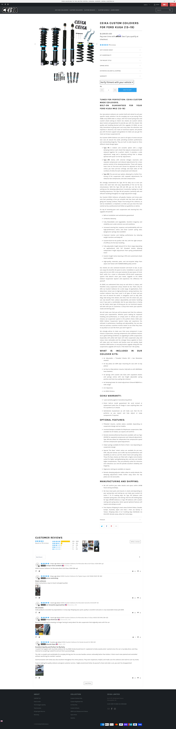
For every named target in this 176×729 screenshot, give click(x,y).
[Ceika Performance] (10, 10)
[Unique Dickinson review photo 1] (39, 629)
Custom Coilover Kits (76, 698)
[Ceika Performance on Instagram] (8, 4)
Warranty (36, 714)
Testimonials (37, 708)
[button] (164, 4)
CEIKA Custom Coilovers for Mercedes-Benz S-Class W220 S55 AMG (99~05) (84, 617)
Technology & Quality (40, 704)
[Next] (96, 44)
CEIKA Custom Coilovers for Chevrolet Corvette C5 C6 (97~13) (80, 603)
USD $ (146, 4)
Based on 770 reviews (42, 543)
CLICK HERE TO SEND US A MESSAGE (116, 704)
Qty (101, 86)
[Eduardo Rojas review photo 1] (39, 670)
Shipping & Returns (39, 711)
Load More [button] (88, 683)
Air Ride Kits (74, 704)
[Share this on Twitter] (102, 526)
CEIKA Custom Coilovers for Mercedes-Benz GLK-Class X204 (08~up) (82, 563)
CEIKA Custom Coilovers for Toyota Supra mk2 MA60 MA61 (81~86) (81, 576)
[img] (45, 563)
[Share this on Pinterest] (111, 526)
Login (157, 4)
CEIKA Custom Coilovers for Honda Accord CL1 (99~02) (79, 642)
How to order (37, 701)
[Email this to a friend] (116, 526)
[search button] (170, 10)
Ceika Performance (43, 724)
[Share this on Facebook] (107, 526)
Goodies (73, 718)
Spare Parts (74, 714)
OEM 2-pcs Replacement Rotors (79, 711)
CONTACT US (37, 698)
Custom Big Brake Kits (77, 701)
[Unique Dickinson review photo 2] (47, 629)
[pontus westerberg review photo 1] (37, 590)
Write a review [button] (135, 541)
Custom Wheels (75, 708)
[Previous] (35, 44)
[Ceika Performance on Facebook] (5, 4)
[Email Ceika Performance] (2, 4)
